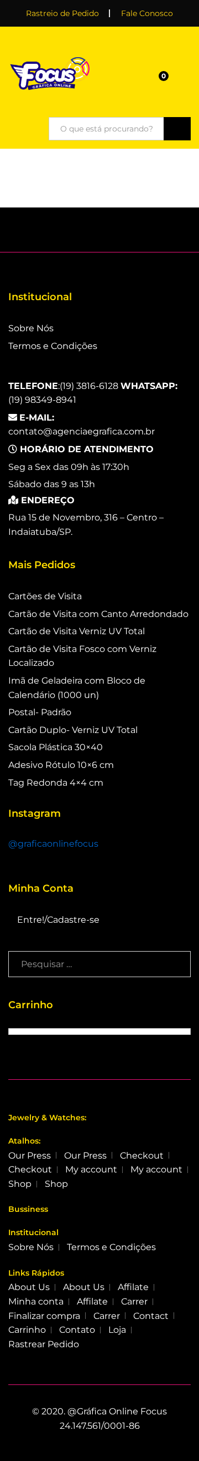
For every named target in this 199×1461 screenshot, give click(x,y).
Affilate (133, 1287)
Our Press (29, 1155)
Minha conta (36, 1301)
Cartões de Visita (45, 596)
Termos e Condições (52, 346)
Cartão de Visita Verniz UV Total (76, 631)
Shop (20, 1184)
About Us (29, 1287)
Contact (151, 1316)
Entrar (184, 79)
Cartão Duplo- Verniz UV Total (73, 730)
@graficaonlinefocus (53, 843)
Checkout (142, 1155)
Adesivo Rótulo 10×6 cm (61, 765)
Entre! (30, 919)
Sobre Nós (31, 328)
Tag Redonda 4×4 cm (55, 782)
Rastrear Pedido (43, 1344)
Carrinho (27, 1329)
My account (91, 1169)
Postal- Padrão (39, 712)
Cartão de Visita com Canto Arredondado (98, 614)
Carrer (134, 1301)
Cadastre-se (73, 919)
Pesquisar (177, 128)
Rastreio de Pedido (62, 13)
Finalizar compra (44, 1316)
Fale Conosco (147, 13)
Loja (117, 1329)
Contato (77, 1329)
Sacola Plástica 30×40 (55, 747)
